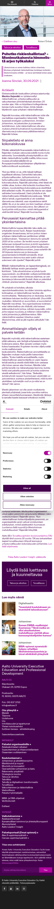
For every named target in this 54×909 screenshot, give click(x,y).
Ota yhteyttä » (10, 710)
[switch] (47, 461)
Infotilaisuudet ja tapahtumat (16, 723)
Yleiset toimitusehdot (12, 726)
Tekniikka (6, 779)
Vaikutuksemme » (12, 816)
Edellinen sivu (10, 41)
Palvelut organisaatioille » (16, 744)
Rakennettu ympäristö (12, 771)
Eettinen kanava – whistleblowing (18, 729)
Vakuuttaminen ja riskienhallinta (17, 787)
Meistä (5, 713)
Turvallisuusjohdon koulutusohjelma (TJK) (32, 535)
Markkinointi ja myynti (12, 763)
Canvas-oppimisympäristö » (15, 838)
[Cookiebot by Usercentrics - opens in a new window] (40, 402)
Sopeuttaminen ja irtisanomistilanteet (20, 749)
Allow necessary (27, 505)
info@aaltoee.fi (9, 705)
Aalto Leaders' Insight (12, 827)
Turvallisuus (38, 583)
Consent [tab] (9, 409)
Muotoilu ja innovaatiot (13, 766)
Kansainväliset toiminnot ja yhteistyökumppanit (25, 821)
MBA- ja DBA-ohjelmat (13, 798)
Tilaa (45, 870)
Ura (3, 721)
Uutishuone (7, 718)
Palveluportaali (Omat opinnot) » (20, 832)
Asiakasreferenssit (11, 819)
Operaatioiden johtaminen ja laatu (18, 769)
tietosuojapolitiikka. (10, 863)
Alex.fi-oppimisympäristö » (15, 835)
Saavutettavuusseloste (13, 734)
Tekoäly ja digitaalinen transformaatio (20, 782)
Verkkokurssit (8, 801)
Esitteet (6, 806)
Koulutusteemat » (12, 758)
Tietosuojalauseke (27, 883)
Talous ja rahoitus (18, 583)
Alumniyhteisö (9, 824)
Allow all (27, 488)
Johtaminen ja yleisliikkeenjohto (17, 760)
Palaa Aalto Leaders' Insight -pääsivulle (27, 557)
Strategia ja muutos (11, 774)
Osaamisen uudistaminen (14, 752)
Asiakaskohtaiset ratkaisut (14, 747)
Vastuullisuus (8, 790)
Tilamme (6, 715)
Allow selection (27, 496)
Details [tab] (27, 409)
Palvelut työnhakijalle (12, 793)
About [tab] (44, 409)
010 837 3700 (13, 702)
